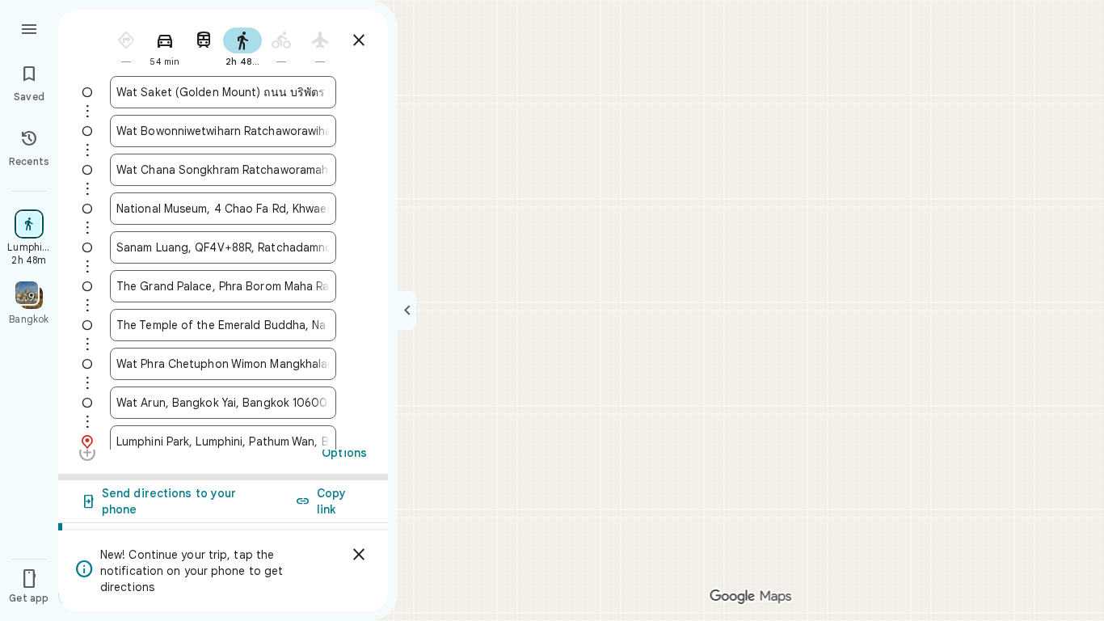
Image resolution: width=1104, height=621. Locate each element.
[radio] (126, 45)
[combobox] (223, 92)
